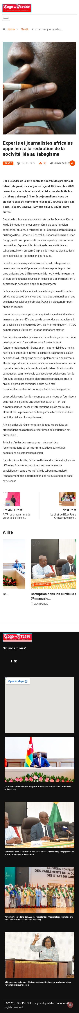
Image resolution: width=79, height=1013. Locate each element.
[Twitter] (15, 661)
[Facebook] (11, 661)
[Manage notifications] (70, 1005)
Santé (24, 29)
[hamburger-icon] (6, 18)
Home (11, 29)
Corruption (14, 584)
